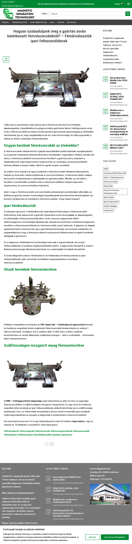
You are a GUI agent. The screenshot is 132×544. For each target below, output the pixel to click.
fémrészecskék (110, 182)
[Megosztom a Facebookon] (47, 444)
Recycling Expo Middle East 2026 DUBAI (118, 80)
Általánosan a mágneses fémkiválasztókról (119, 113)
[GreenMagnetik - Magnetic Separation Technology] (19, 14)
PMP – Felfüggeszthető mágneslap (24, 401)
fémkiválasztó (117, 177)
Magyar (117, 4)
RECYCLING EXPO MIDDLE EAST (119, 146)
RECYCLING (109, 197)
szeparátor (108, 210)
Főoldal (5, 22)
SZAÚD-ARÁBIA (110, 206)
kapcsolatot (78, 421)
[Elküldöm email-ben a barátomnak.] (52, 444)
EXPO (106, 177)
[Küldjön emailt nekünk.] (128, 4)
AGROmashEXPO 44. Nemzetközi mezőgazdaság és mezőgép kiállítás (119, 130)
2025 (106, 169)
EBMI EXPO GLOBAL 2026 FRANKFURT (117, 97)
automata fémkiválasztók (115, 173)
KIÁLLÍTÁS (108, 186)
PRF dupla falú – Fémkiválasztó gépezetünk (62, 324)
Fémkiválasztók (19, 22)
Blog (52, 22)
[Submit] (127, 13)
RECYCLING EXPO (111, 202)
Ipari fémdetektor (38, 22)
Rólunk (60, 22)
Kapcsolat (72, 22)
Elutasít (92, 537)
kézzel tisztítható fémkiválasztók (111, 191)
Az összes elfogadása (115, 537)
